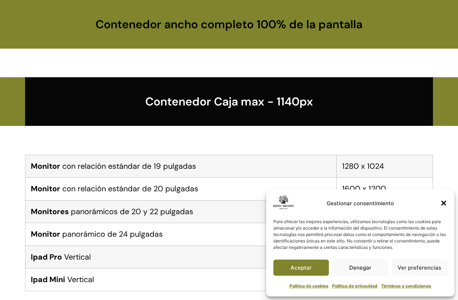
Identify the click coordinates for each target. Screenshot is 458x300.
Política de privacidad (354, 286)
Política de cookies (308, 286)
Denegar (360, 267)
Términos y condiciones (406, 286)
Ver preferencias (419, 267)
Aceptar (301, 267)
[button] (443, 203)
